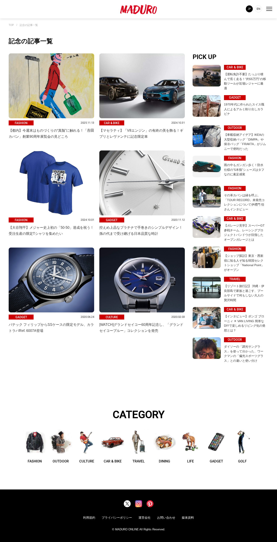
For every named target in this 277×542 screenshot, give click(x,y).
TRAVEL (138, 461)
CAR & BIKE (113, 461)
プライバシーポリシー (117, 517)
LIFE (190, 461)
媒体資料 (188, 517)
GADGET (216, 461)
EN (258, 8)
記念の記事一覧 (29, 25)
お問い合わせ (166, 517)
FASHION (35, 461)
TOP (11, 25)
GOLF (242, 461)
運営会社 (144, 517)
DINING (164, 461)
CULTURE (86, 461)
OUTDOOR (61, 461)
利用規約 (89, 517)
